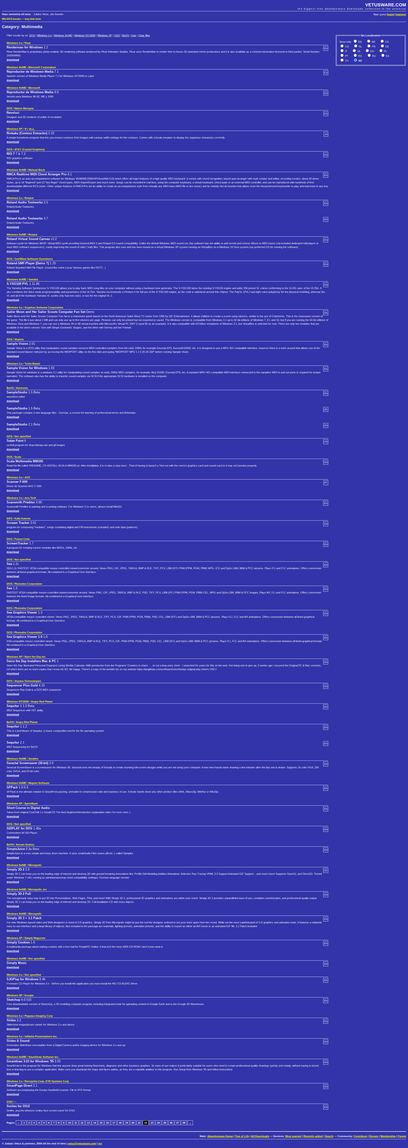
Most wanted (293, 1136)
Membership (388, 1136)
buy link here (33, 18)
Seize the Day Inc (35, 656)
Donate (373, 1136)
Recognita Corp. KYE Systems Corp (47, 1081)
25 (164, 1122)
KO (372, 51)
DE (387, 46)
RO (359, 56)
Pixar (28, 43)
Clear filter (144, 35)
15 (101, 1122)
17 (113, 1122)
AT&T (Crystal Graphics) (29, 149)
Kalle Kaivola (22, 518)
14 (94, 1122)
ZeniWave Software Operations (33, 258)
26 (171, 1122)
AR (373, 41)
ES (387, 56)
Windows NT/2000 (84, 35)
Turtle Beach (32, 363)
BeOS (125, 35)
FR (373, 46)
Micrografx (35, 865)
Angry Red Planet (42, 701)
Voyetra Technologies (27, 681)
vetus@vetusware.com (82, 1143)
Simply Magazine (34, 938)
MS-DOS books (11, 18)
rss (100, 1143)
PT (346, 56)
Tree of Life (242, 1136)
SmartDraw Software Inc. (43, 1056)
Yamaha (33, 279)
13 (88, 1122)
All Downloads (260, 1136)
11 (75, 1122)
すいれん (29, 128)
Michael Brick (36, 169)
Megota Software (38, 783)
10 (69, 1122)
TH (346, 60)
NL (360, 46)
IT (345, 51)
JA (358, 51)
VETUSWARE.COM (385, 4)
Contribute (360, 1136)
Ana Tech (30, 497)
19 (126, 1122)
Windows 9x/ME (63, 35)
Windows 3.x (44, 35)
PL (385, 51)
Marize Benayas (24, 108)
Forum (402, 1136)
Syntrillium (31, 803)
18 (120, 1122)
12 (82, 1122)
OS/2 (117, 35)
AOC (27, 477)
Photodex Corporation (28, 583)
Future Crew (22, 539)
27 (177, 1122)
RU (373, 56)
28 (184, 1122)
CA (386, 41)
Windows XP (105, 35)
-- (16, 1101)
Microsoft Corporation (42, 67)
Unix (133, 35)
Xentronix (22, 388)
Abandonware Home (220, 1136)
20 (133, 1122)
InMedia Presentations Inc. (41, 1036)
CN (346, 46)
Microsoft (34, 87)
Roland (29, 198)
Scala (17, 456)
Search (329, 1136)
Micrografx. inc (37, 889)
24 (158, 1122)
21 (139, 1122)
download (13, 59)
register (400, 14)
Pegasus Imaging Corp (39, 1015)
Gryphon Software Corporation (44, 307)
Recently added (313, 1136)
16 (107, 1122)
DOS (32, 35)
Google (29, 995)
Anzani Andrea (25, 844)
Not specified (22, 436)
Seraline (33, 758)
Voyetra (19, 339)
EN (359, 41)
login (390, 14)
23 (152, 1122)
